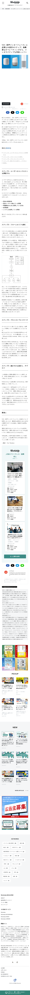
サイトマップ (4, 904)
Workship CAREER (5, 919)
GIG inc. (11, 983)
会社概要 (3, 968)
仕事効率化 (6, 872)
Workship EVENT (5, 916)
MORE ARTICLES (19, 790)
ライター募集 (4, 902)
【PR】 (6, 863)
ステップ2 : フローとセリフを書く (13, 156)
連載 (22, 843)
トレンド (6, 880)
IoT (2, 108)
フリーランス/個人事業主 (9, 843)
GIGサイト (3, 926)
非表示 (8, 148)
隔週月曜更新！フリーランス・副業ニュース (13, 851)
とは (5, 868)
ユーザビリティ (23, 108)
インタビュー (7, 855)
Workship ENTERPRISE (7, 914)
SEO (16, 872)
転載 (17, 855)
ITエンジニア (7, 108)
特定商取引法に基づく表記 (6, 976)
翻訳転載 (6, 876)
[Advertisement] (15, 26)
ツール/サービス (19, 859)
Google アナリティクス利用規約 (21, 611)
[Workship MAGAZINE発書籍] (15, 669)
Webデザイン (7, 859)
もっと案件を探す (15, 556)
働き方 (5, 847)
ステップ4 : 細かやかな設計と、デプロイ (15, 161)
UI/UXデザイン (15, 108)
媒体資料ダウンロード (6, 900)
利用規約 (3, 972)
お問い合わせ (3, 970)
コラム (13, 868)
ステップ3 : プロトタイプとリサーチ (13, 158)
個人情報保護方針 (4, 974)
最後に (5, 163)
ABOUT (3, 898)
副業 (15, 876)
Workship (3, 912)
